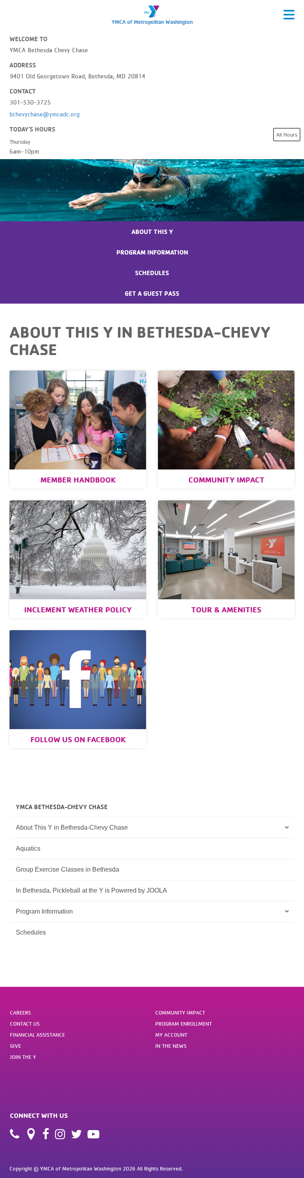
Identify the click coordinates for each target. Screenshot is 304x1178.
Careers (20, 1012)
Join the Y (23, 1057)
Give (15, 1046)
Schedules (152, 273)
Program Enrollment (183, 1023)
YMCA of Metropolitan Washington (152, 22)
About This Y (152, 232)
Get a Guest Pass (152, 293)
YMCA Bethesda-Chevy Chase (62, 807)
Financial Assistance (37, 1035)
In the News (170, 1046)
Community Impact (180, 1012)
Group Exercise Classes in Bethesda (67, 869)
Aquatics (28, 848)
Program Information (152, 252)
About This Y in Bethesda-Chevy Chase (72, 827)
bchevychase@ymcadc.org (45, 114)
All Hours (286, 134)
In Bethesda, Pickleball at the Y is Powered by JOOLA (91, 890)
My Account (171, 1035)
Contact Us (25, 1023)
